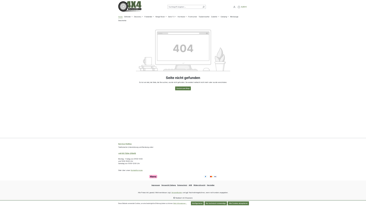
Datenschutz (182, 185)
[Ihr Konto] (234, 7)
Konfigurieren (197, 203)
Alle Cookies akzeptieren (238, 203)
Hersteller (211, 185)
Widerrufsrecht (199, 185)
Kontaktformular (137, 170)
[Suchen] (203, 7)
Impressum (156, 185)
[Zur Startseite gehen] (129, 6)
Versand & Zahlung (168, 185)
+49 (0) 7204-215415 (127, 153)
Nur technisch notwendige (216, 203)
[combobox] (184, 7)
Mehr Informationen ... (180, 203)
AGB (190, 185)
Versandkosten (176, 193)
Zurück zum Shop (183, 88)
